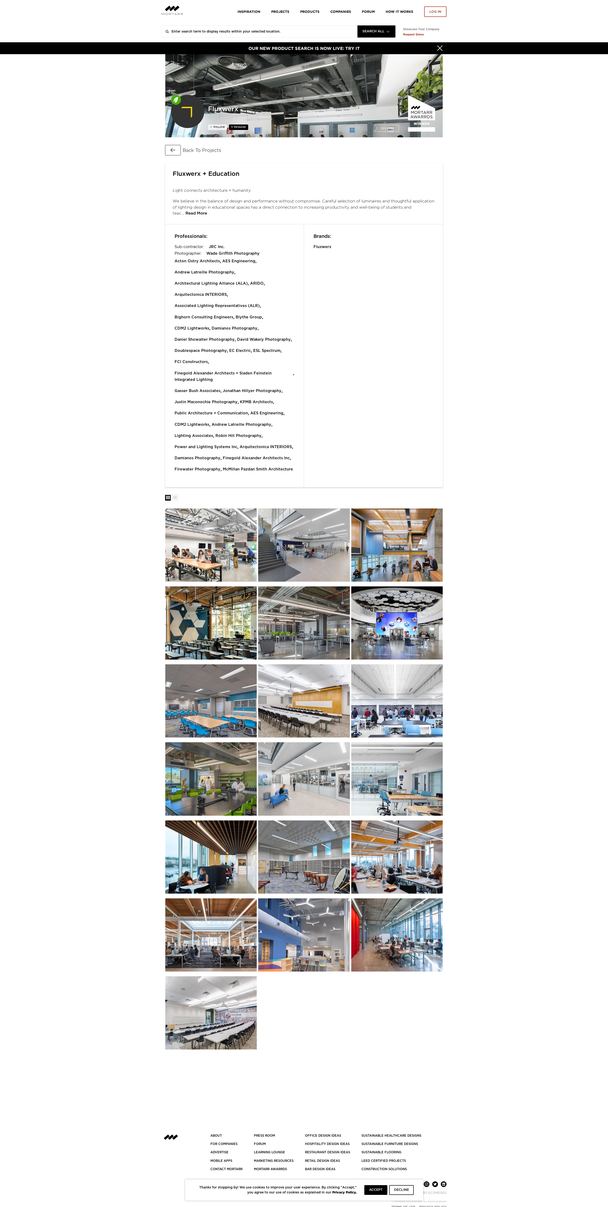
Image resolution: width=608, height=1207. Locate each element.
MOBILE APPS (221, 1161)
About (216, 1135)
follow (219, 127)
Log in (435, 12)
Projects (280, 11)
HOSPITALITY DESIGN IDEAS (327, 1144)
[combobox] (376, 31)
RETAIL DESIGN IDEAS (322, 1161)
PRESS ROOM (264, 1135)
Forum (368, 11)
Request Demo (413, 34)
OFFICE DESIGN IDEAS (323, 1135)
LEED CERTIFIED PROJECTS (383, 1161)
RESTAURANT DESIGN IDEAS (327, 1152)
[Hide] (439, 48)
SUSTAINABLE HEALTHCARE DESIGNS (391, 1135)
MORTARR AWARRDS (270, 1169)
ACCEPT (376, 1190)
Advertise (219, 1152)
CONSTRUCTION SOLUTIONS (384, 1169)
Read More (196, 213)
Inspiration (249, 11)
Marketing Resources (274, 1161)
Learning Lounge (269, 1152)
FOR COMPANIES (224, 1144)
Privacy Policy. (344, 1192)
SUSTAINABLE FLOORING (381, 1152)
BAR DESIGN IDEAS (320, 1169)
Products (309, 11)
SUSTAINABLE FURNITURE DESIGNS (389, 1144)
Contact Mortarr (226, 1169)
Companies (340, 11)
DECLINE (401, 1190)
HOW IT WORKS (399, 11)
